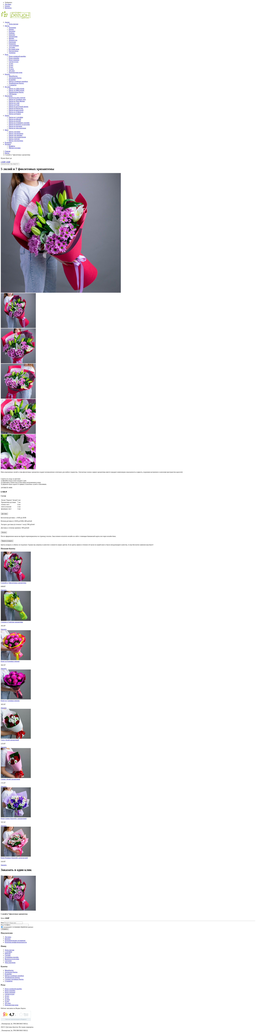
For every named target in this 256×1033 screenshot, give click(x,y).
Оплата (7, 6)
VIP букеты (12, 94)
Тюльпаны (12, 27)
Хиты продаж (13, 24)
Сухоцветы (12, 85)
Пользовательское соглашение (15, 940)
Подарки (8, 144)
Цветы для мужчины (16, 141)
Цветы (7, 26)
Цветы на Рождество (16, 108)
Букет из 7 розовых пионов (10, 700)
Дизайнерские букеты (16, 83)
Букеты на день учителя (17, 97)
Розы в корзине (14, 60)
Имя (2, 923)
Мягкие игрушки (14, 148)
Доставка (8, 4)
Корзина (7, 939)
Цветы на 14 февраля (16, 112)
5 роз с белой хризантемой (10, 740)
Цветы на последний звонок (18, 106)
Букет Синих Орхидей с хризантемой (13, 818)
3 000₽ (8, 162)
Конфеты (12, 146)
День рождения (10, 962)
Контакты (8, 8)
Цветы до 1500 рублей (16, 88)
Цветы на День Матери (17, 101)
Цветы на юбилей (15, 119)
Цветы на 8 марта (15, 114)
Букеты (7, 74)
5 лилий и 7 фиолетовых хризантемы (13, 583)
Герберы (11, 33)
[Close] (1, 875)
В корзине (8, 142)
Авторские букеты (15, 78)
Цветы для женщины (16, 133)
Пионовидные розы (15, 72)
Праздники (8, 96)
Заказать (3, 590)
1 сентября (8, 952)
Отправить (5, 929)
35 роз (11, 67)
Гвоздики (12, 31)
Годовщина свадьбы (11, 957)
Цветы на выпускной (16, 110)
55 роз (7, 1001)
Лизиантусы (13, 40)
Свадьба (7, 955)
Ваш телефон (5, 925)
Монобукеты (13, 76)
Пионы (11, 29)
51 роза (11, 69)
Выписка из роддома (12, 959)
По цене (7, 87)
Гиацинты (12, 44)
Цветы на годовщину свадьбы (19, 123)
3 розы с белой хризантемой (10, 779)
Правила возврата (7, 541)
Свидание (8, 961)
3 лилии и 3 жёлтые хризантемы (12, 622)
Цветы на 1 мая (14, 103)
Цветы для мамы (14, 132)
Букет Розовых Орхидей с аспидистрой (14, 858)
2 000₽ (3, 162)
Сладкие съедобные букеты (14, 979)
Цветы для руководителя (17, 137)
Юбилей (7, 953)
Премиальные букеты (16, 92)
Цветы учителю (14, 139)
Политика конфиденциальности (16, 942)
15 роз (11, 63)
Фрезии (11, 38)
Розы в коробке (14, 58)
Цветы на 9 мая (14, 105)
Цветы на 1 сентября (16, 117)
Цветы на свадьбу (15, 121)
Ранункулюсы (13, 51)
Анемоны (12, 53)
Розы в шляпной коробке (17, 56)
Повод (7, 115)
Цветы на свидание (15, 126)
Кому (6, 130)
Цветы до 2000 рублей (16, 90)
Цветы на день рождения (17, 128)
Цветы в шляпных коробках (18, 81)
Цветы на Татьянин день (17, 99)
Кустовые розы (14, 49)
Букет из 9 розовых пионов (10, 661)
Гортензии (12, 42)
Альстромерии (14, 45)
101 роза (11, 71)
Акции (7, 22)
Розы (6, 54)
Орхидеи (12, 35)
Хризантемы (13, 36)
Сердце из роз (13, 62)
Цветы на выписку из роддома (19, 124)
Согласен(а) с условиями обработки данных (18, 927)
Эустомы (12, 47)
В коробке (12, 79)
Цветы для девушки (15, 135)
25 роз (11, 65)
